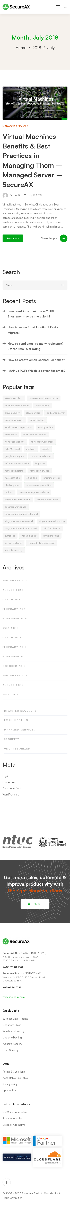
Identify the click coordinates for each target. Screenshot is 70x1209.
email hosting (37, 420)
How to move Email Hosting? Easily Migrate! (33, 329)
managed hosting (14, 470)
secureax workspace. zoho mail (21, 514)
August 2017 (13, 684)
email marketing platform (18, 427)
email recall (11, 434)
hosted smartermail (41, 456)
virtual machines (13, 543)
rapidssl (9, 492)
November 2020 (16, 618)
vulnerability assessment (42, 543)
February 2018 (15, 646)
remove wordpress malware (34, 492)
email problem (45, 427)
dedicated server (56, 412)
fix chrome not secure (34, 434)
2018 (36, 47)
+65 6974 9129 (12, 987)
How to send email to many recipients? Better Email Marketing (36, 346)
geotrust (31, 449)
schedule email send (47, 499)
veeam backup (29, 535)
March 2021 (12, 599)
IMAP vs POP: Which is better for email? (36, 370)
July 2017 (11, 694)
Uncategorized (17, 748)
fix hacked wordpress (42, 441)
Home (20, 47)
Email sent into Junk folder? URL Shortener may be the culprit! (31, 313)
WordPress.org (11, 794)
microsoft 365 (12, 477)
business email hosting (17, 405)
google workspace (14, 456)
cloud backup (42, 405)
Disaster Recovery (20, 710)
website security (13, 550)
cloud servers (33, 412)
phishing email (12, 485)
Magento (40, 463)
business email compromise (43, 398)
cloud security (12, 412)
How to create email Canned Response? (36, 360)
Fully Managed (12, 449)
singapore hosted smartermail (21, 528)
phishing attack (51, 477)
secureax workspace (15, 506)
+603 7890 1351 (13, 967)
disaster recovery (14, 420)
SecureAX (15, 195)
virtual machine (51, 535)
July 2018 (11, 627)
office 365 (31, 477)
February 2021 (15, 608)
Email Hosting (16, 720)
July (51, 47)
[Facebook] (7, 1182)
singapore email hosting (52, 521)
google (45, 449)
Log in (6, 776)
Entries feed (9, 782)
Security (11, 739)
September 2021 (16, 580)
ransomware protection (39, 485)
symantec (10, 535)
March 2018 (12, 637)
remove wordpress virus (17, 499)
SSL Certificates (51, 528)
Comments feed (12, 788)
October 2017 (14, 665)
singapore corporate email (19, 521)
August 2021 (13, 589)
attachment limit (14, 398)
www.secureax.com (14, 997)
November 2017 (15, 656)
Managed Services (15, 126)
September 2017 (16, 675)
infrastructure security (17, 463)
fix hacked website (15, 441)
